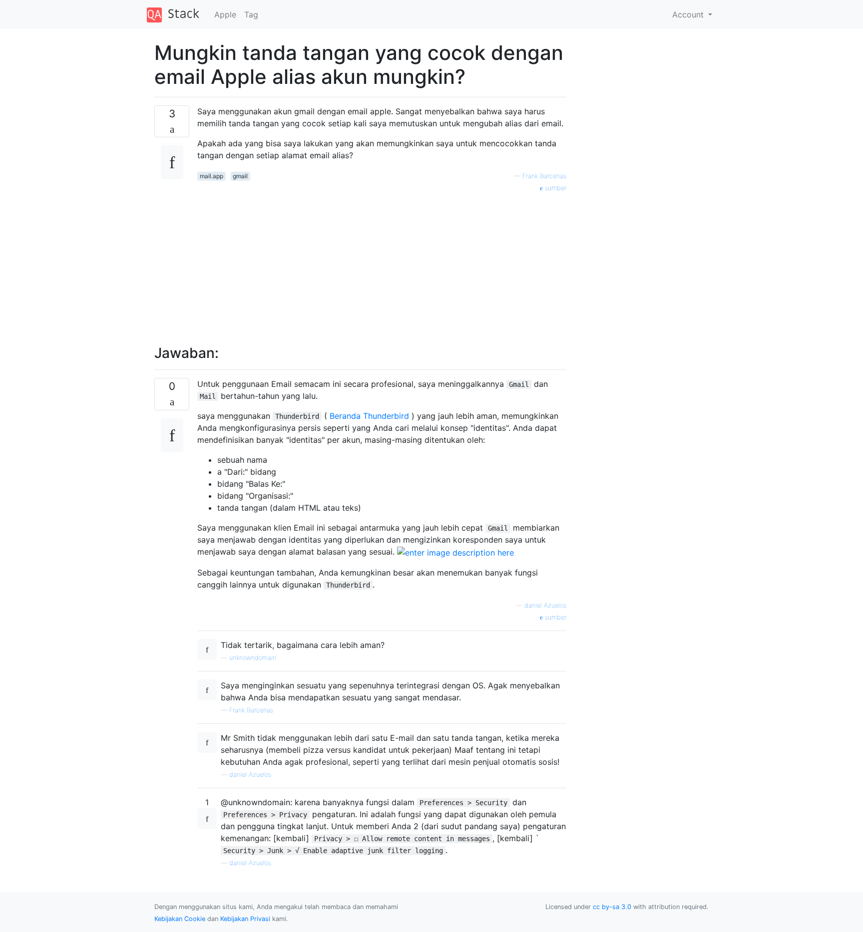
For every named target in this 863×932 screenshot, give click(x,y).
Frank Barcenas (544, 176)
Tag (251, 14)
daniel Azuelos (545, 605)
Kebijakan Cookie (179, 919)
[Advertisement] (381, 263)
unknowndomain (252, 657)
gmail (240, 176)
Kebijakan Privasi (245, 919)
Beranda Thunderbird (371, 416)
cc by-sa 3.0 (612, 907)
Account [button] (689, 14)
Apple (225, 14)
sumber (554, 188)
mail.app (211, 176)
